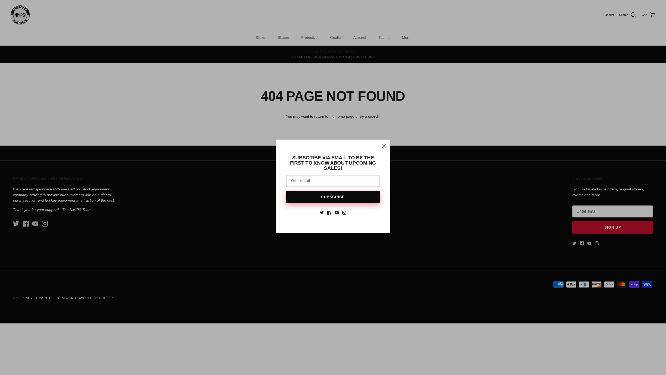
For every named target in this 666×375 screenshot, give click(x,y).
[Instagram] (344, 213)
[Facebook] (329, 213)
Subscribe (333, 197)
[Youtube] (337, 213)
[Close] (383, 146)
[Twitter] (322, 213)
